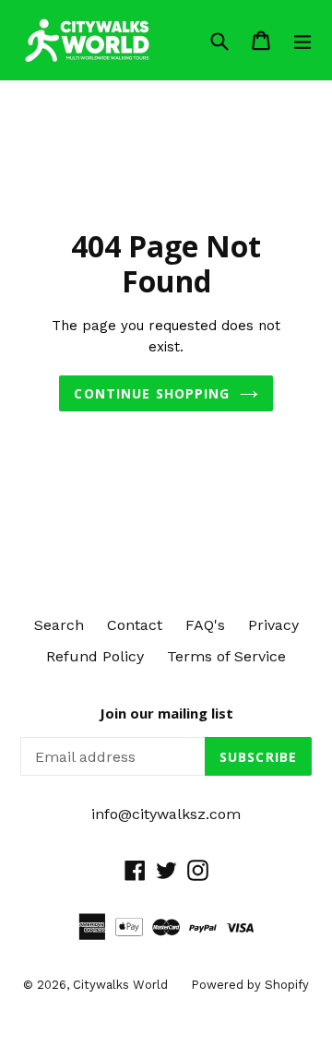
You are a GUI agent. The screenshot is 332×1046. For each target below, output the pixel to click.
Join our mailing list (166, 713)
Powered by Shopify (250, 985)
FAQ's (205, 625)
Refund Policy (95, 656)
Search (59, 625)
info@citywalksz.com (166, 814)
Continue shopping (152, 393)
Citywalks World (120, 985)
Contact (134, 625)
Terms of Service (226, 656)
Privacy (273, 625)
